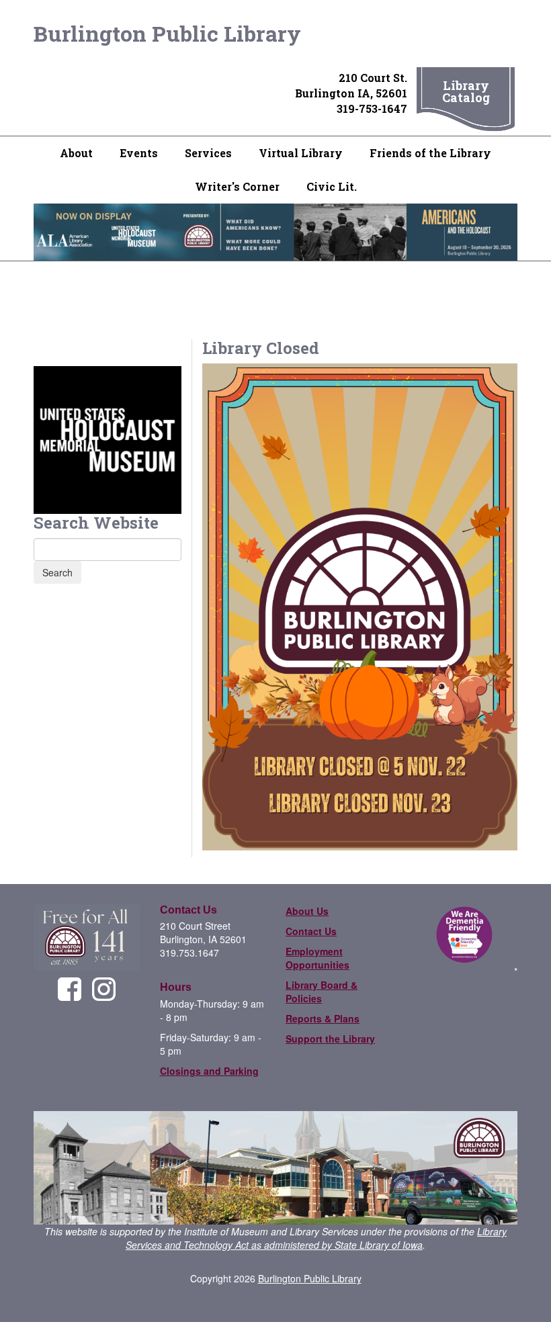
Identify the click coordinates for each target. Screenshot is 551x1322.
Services (208, 153)
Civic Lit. (331, 186)
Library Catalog (466, 91)
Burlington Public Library (167, 33)
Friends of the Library (430, 153)
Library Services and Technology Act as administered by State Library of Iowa (316, 1238)
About (76, 153)
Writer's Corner (237, 186)
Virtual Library (301, 153)
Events (139, 153)
